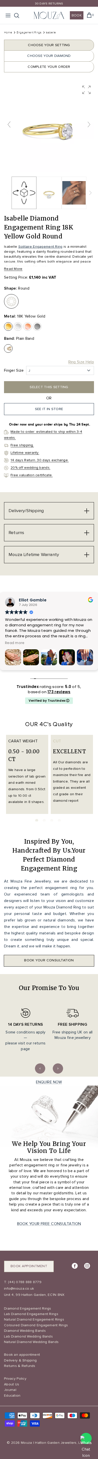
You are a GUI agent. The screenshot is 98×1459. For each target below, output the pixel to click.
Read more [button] (14, 643)
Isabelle (51, 32)
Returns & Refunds (19, 1366)
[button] (86, 89)
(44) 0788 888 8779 (24, 1282)
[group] (49, 127)
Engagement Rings (29, 32)
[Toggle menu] (8, 15)
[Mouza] (49, 15)
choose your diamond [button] (49, 56)
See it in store (49, 409)
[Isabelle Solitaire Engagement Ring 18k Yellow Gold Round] (74, 193)
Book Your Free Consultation (49, 1223)
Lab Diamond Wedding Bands (28, 1336)
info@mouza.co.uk (19, 1288)
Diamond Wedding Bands (25, 1331)
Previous (40, 1068)
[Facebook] (75, 1266)
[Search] (19, 15)
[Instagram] (87, 1266)
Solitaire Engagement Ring (40, 246)
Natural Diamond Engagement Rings (34, 1319)
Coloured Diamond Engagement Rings (36, 1325)
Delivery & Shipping (20, 1360)
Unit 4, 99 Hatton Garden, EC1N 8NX (34, 1295)
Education (12, 1395)
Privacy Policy (15, 1378)
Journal (10, 1390)
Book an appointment (22, 1354)
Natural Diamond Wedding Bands (31, 1342)
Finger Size (14, 370)
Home (8, 32)
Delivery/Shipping (26, 510)
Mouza (26, 1443)
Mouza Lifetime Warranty (34, 554)
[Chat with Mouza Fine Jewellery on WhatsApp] (86, 1438)
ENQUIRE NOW (49, 1082)
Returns (16, 532)
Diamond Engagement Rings (27, 1308)
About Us (11, 1384)
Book (77, 15)
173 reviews (58, 691)
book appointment (29, 1266)
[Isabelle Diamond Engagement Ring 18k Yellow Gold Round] (48, 193)
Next (58, 1068)
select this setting (49, 387)
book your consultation (49, 960)
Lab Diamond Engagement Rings (31, 1314)
